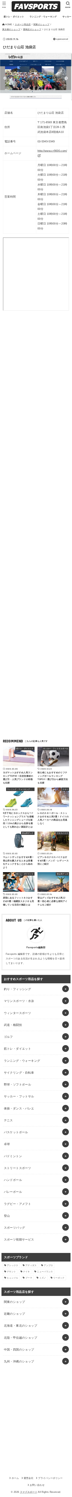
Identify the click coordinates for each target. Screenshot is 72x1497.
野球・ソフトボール (17, 1084)
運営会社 (28, 1478)
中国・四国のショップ (19, 1349)
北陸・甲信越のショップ (20, 1337)
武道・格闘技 (13, 1024)
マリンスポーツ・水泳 (19, 1001)
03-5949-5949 (46, 141)
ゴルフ (8, 1036)
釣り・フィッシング (17, 989)
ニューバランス (45, 1271)
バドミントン (13, 1156)
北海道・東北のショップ (20, 1325)
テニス (8, 1120)
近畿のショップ (14, 1313)
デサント (11, 1271)
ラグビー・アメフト (17, 1203)
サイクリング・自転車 (19, 1072)
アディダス (31, 1265)
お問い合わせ (37, 1485)
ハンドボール (13, 1179)
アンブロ (48, 1265)
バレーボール (13, 1191)
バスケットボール (16, 1132)
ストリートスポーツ (17, 1168)
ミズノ (42, 1278)
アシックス (12, 1265)
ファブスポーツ (28, 1492)
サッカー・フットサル (19, 1096)
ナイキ (26, 1271)
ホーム (15, 1478)
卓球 (7, 1144)
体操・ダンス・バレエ (19, 1108)
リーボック (59, 1278)
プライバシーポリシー (50, 1478)
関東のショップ (14, 1301)
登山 (7, 1215)
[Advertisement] (36, 360)
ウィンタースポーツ (17, 1013)
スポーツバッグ (14, 1227)
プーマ (28, 1278)
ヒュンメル (12, 1278)
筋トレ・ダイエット (17, 1048)
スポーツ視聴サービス (19, 1239)
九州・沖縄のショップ (19, 1361)
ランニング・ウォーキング (22, 1060)
